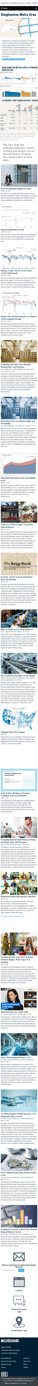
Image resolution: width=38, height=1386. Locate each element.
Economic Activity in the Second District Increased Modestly (17, 578)
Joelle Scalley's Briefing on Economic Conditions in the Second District (15, 794)
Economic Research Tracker (8, 1361)
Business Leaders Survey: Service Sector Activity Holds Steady (16, 271)
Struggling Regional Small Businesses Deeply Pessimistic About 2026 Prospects (18, 840)
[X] (2, 1341)
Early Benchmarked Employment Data (16, 188)
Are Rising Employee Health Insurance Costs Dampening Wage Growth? (18, 1115)
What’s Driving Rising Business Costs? (16, 1057)
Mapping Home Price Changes (13, 732)
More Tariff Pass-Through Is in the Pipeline (18, 675)
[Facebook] (17, 1341)
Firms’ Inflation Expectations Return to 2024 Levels (18, 1173)
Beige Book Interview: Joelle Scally (14, 1012)
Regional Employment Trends (12, 229)
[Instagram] (14, 1341)
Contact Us (26, 1358)
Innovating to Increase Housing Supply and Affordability (18, 422)
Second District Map (19, 1330)
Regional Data (19, 916)
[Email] (11, 1341)
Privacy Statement (8, 1381)
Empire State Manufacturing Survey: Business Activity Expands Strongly (19, 317)
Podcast (3, 1367)
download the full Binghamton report (13, 59)
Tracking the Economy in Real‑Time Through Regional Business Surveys (19, 1230)
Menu (5, 8)
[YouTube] (5, 1341)
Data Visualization (6, 1358)
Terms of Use (29, 1379)
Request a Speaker (6, 1347)
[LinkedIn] (8, 1341)
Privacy (25, 1364)
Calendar (19, 1290)
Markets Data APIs (6, 1364)
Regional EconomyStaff (19, 1310)
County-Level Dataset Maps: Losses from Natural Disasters (17, 525)
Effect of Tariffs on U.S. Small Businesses (17, 629)
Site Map (25, 1367)
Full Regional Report (7, 916)
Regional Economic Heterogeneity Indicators (18, 896)
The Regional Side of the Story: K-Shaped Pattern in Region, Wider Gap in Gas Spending (17, 959)
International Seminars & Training (10, 1350)
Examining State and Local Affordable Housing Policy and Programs (16, 365)
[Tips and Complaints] (18, 1374)
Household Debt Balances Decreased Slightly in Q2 (18, 479)
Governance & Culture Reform (9, 1353)
